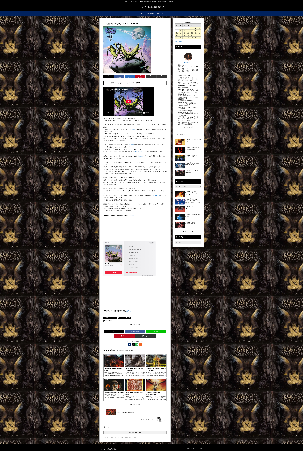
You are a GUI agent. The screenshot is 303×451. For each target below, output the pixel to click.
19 (180, 35)
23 (195, 35)
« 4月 (176, 41)
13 (184, 33)
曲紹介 (129, 317)
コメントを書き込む (135, 432)
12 (180, 33)
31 (199, 37)
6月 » (180, 41)
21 (188, 35)
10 (199, 30)
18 (177, 35)
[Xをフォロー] (133, 344)
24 (199, 35)
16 (195, 33)
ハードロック (114, 317)
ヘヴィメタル (122, 317)
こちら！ (131, 215)
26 (180, 37)
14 (188, 33)
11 (177, 33)
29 (192, 37)
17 (199, 33)
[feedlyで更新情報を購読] (136, 344)
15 (192, 33)
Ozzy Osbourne (155, 195)
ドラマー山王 (188, 63)
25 (177, 37)
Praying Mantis (108, 320)
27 (184, 37)
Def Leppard (140, 156)
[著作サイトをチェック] (129, 344)
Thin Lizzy (131, 144)
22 (192, 35)
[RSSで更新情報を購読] (140, 344)
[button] (151, 76)
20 (184, 35)
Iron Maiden (133, 129)
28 (188, 37)
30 (195, 37)
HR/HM (106, 317)
